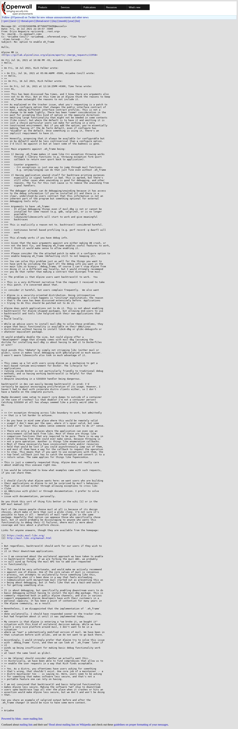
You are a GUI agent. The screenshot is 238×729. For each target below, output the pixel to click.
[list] (77, 21)
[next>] (14, 21)
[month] (62, 21)
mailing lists (26, 724)
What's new (134, 7)
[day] (55, 21)
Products (42, 7)
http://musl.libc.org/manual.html (29, 538)
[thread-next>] (43, 21)
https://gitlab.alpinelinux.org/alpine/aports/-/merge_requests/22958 (49, 55)
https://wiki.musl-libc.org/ (26, 535)
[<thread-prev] (27, 21)
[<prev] (5, 21)
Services (65, 7)
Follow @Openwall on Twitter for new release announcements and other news (45, 17)
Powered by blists (11, 718)
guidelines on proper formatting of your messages (141, 724)
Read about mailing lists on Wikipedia (70, 724)
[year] (71, 21)
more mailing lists (33, 718)
